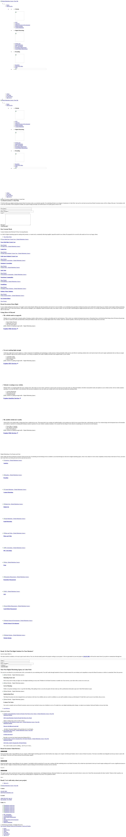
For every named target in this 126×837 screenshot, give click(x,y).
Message (3, 224)
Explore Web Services (10, 328)
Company (3, 665)
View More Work (8, 236)
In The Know (9, 96)
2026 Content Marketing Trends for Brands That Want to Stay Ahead (18, 717)
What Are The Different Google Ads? (11, 726)
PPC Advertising (19, 46)
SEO (16, 22)
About (7, 94)
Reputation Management (20, 47)
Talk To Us (9, 97)
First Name (3, 208)
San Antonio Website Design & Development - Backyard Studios (16, 826)
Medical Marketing (8, 822)
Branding (17, 65)
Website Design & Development (22, 25)
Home (7, 5)
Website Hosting (19, 26)
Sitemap (25, 824)
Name (2, 660)
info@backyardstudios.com (7, 792)
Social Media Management (21, 49)
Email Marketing (19, 45)
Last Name (3, 210)
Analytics (17, 23)
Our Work (8, 95)
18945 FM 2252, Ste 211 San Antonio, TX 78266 (6, 799)
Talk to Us (6, 783)
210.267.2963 (86, 656)
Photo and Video (19, 66)
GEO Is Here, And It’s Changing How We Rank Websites (15, 742)
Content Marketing (19, 27)
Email (2, 213)
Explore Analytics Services (12, 398)
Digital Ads (17, 43)
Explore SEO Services (10, 363)
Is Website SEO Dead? (8, 734)
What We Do (9, 6)
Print (16, 67)
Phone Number (4, 211)
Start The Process (7, 708)
